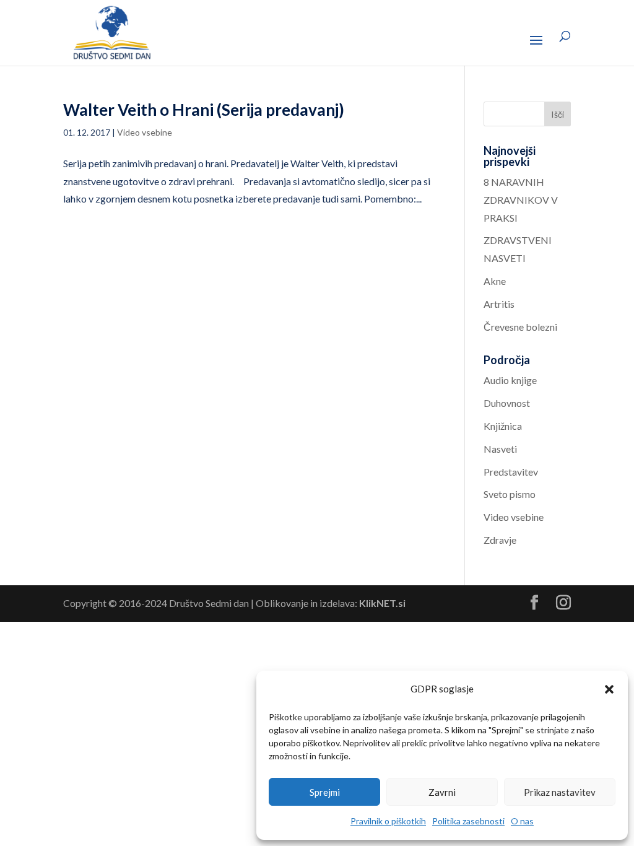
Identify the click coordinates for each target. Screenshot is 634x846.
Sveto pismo (510, 494)
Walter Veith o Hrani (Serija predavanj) (203, 110)
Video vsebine (144, 132)
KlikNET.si (382, 603)
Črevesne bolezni (520, 327)
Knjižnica (503, 426)
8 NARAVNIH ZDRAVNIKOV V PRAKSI (521, 200)
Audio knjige (510, 380)
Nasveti (500, 449)
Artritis (499, 304)
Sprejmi (325, 792)
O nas (522, 821)
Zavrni (442, 792)
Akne (495, 281)
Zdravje (500, 540)
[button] (609, 689)
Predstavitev (511, 472)
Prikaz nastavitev (560, 792)
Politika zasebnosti (468, 821)
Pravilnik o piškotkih (388, 821)
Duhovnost (507, 403)
